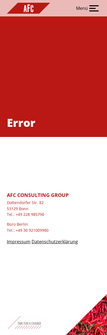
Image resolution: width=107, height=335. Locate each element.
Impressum (18, 242)
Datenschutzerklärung (55, 242)
